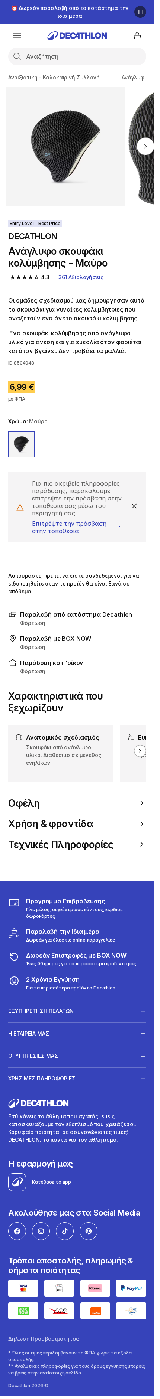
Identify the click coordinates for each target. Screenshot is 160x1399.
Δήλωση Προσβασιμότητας (43, 1339)
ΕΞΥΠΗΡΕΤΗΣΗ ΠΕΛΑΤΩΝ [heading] (41, 1011)
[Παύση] (140, 12)
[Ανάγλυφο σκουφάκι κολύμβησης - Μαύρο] (66, 146)
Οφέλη (23, 803)
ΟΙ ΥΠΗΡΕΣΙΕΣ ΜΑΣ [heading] (33, 1056)
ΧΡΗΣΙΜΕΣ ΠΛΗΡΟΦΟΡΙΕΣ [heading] (42, 1078)
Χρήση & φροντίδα (50, 823)
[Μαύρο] (21, 444)
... (111, 77)
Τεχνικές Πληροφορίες (60, 844)
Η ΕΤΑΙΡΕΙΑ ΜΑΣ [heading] (28, 1033)
